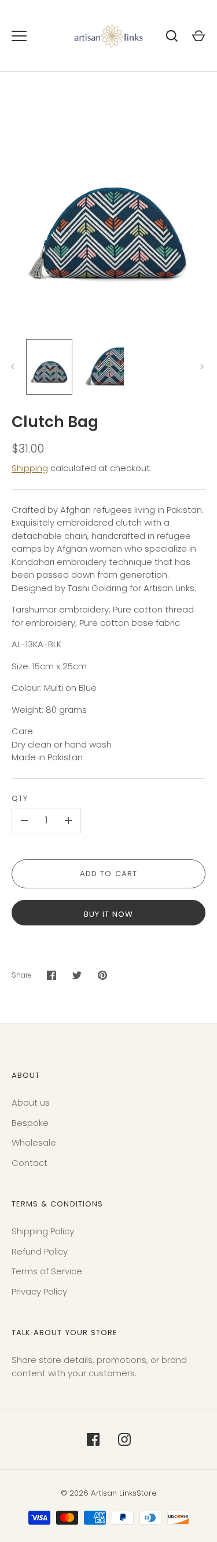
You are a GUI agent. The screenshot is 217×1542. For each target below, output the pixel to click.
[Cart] (198, 36)
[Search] (172, 36)
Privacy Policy (39, 1291)
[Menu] (19, 36)
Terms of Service (47, 1271)
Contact (29, 1163)
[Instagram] (124, 1439)
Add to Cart (108, 873)
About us (31, 1102)
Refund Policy (40, 1251)
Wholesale (34, 1142)
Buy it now (109, 914)
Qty (20, 798)
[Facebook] (93, 1439)
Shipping (30, 468)
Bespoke (30, 1123)
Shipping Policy (43, 1231)
